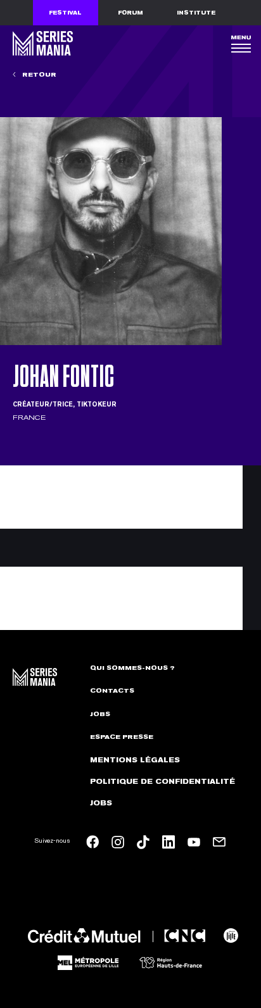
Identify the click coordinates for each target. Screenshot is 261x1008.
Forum (130, 12)
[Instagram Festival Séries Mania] (117, 842)
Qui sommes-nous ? (132, 668)
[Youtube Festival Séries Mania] (194, 842)
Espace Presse (121, 737)
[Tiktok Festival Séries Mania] (143, 842)
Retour (38, 75)
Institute (196, 12)
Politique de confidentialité (162, 782)
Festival (65, 12)
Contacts (112, 691)
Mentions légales (135, 760)
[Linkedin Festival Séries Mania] (168, 842)
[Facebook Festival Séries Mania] (92, 841)
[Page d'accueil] (41, 43)
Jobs (100, 714)
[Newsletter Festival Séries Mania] (219, 842)
